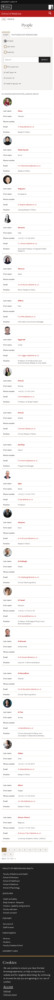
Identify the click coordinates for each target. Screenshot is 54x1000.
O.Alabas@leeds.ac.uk (26, 769)
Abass (20, 111)
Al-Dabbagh (22, 561)
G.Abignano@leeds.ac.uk (27, 204)
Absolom (21, 227)
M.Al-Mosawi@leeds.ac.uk (27, 657)
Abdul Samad (23, 149)
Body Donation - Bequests (13, 902)
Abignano (21, 188)
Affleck (20, 300)
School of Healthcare (11, 880)
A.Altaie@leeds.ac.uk (25, 728)
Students (6, 941)
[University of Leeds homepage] (51, 7)
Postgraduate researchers (24, 34)
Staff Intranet (8, 927)
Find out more (10, 994)
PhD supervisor (13, 66)
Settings (7, 991)
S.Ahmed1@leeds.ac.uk (26, 428)
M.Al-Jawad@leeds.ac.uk (27, 616)
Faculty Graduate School (13, 945)
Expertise (10, 52)
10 (5, 854)
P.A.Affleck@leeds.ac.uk (27, 316)
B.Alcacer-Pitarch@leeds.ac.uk (29, 833)
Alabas (20, 753)
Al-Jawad (21, 600)
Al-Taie (20, 712)
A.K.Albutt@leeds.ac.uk (26, 801)
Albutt (20, 785)
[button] (50, 14)
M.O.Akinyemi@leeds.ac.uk (28, 538)
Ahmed (20, 380)
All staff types (9, 72)
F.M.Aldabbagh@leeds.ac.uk (28, 577)
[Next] (11, 854)
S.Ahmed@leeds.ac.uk (26, 396)
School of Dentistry (10, 877)
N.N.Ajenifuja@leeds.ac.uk (28, 460)
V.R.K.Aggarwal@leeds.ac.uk (28, 355)
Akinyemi (21, 522)
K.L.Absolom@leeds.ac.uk (27, 243)
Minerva (6, 938)
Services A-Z (8, 923)
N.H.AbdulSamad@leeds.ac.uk (29, 165)
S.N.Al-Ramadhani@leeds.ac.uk (29, 689)
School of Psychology (11, 887)
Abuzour (21, 268)
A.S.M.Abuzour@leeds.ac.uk (28, 284)
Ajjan (20, 483)
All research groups (11, 83)
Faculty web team (10, 909)
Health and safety (10, 898)
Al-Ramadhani (23, 673)
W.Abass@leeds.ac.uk (26, 126)
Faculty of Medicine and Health (15, 874)
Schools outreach (10, 912)
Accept (8, 987)
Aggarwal (21, 339)
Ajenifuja (21, 444)
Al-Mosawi (22, 641)
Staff (5, 34)
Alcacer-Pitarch (24, 817)
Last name (11, 46)
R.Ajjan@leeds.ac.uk (25, 499)
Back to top (7, 858)
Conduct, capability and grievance (16, 905)
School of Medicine (11, 13)
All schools (8, 78)
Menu (7, 7)
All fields (10, 41)
